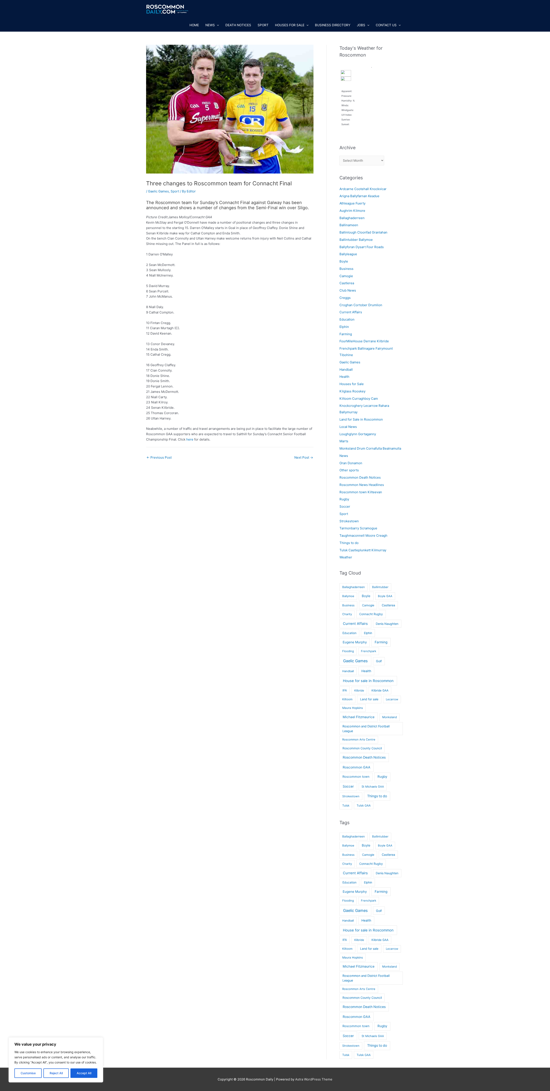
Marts (343, 441)
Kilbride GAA (379, 690)
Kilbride (359, 690)
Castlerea (346, 283)
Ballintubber (380, 587)
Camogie (346, 276)
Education (346, 319)
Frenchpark (368, 651)
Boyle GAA (385, 596)
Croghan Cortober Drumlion (360, 305)
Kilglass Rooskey (352, 391)
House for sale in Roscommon (368, 681)
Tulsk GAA (364, 805)
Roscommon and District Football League (366, 728)
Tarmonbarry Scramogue (358, 528)
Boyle (343, 261)
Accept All (84, 1073)
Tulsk (345, 805)
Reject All (56, 1073)
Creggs (345, 298)
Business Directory (332, 25)
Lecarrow (392, 699)
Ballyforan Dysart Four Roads (361, 247)
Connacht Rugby (371, 614)
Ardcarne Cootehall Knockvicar (363, 189)
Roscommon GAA (356, 767)
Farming (345, 334)
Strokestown (349, 521)
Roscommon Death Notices (360, 477)
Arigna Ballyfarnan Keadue (359, 196)
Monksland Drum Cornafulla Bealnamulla (370, 448)
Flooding (348, 651)
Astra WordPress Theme (313, 1079)
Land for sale (369, 699)
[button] (217, 25)
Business (346, 269)
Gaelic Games (158, 191)
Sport (263, 25)
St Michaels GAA (373, 786)
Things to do (349, 543)
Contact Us (386, 25)
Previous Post (159, 457)
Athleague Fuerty (352, 203)
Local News (348, 427)
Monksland (389, 717)
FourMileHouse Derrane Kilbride (364, 341)
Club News (347, 290)
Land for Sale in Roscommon (361, 419)
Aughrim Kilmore (352, 211)
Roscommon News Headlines (361, 485)
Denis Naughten (387, 623)
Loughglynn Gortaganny (357, 434)
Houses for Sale (289, 25)
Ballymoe (348, 596)
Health (344, 377)
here (189, 439)
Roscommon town (356, 777)
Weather (345, 557)
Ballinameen (348, 225)
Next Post (303, 457)
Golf (379, 661)
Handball (346, 369)
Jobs (361, 25)
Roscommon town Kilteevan (360, 492)
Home (194, 25)
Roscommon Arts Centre (358, 739)
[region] (56, 1059)
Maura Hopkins (352, 708)
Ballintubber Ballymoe (356, 240)
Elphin (344, 327)
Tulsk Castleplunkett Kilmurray (362, 550)
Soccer (344, 506)
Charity (347, 614)
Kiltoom (347, 699)
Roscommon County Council (362, 748)
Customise (28, 1073)
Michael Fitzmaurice (358, 717)
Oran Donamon (350, 463)
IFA (344, 690)
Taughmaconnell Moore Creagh (363, 535)
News (210, 25)
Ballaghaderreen (352, 218)
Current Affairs (350, 312)
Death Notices (238, 25)
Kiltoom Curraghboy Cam (358, 398)
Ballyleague (348, 254)
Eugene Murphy (355, 642)
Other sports (349, 470)
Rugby (344, 499)
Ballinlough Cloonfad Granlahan (363, 232)
